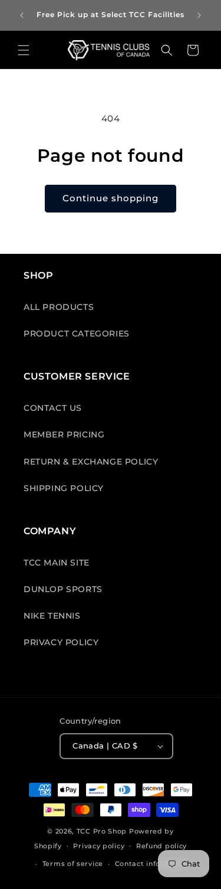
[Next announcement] (199, 15)
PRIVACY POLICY (61, 642)
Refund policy (161, 846)
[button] (24, 50)
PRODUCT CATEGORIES (77, 333)
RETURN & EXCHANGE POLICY (91, 461)
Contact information (152, 863)
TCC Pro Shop (102, 831)
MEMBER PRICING (64, 434)
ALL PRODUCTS (59, 307)
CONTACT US (53, 408)
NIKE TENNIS (52, 615)
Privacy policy (98, 846)
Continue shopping (110, 198)
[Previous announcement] (22, 15)
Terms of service (72, 863)
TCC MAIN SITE (57, 562)
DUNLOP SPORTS (63, 589)
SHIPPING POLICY (64, 488)
